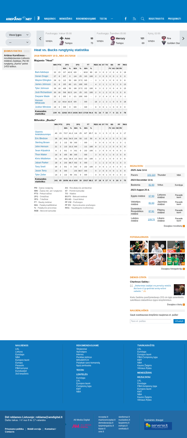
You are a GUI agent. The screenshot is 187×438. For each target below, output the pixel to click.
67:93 (151, 196)
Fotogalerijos (139, 237)
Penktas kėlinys (84, 357)
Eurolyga (19, 354)
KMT (78, 389)
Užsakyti (179, 321)
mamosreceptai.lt (106, 420)
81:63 (151, 203)
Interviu (80, 354)
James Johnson (43, 84)
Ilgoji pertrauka (83, 365)
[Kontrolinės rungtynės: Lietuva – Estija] (176, 259)
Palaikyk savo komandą (88, 362)
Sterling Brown (42, 142)
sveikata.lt (123, 428)
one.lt (101, 431)
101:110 (151, 175)
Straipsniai (81, 349)
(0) (144, 290)
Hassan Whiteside (40, 101)
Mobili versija (34, 429)
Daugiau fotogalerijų (171, 269)
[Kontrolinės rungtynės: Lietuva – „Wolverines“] (139, 259)
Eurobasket (21, 371)
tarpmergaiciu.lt (106, 425)
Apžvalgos (81, 351)
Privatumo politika (14, 429)
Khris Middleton (43, 158)
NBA (17, 357)
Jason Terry (41, 170)
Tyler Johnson (42, 88)
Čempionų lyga (83, 386)
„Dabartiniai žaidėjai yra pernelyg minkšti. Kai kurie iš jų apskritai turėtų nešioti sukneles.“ (152, 288)
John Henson (41, 146)
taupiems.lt (124, 423)
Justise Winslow (43, 107)
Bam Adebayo (42, 72)
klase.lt (101, 428)
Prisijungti (174, 18)
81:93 (151, 185)
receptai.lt (103, 417)
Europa (19, 362)
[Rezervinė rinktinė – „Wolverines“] (176, 247)
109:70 (151, 219)
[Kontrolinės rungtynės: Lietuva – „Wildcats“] (157, 259)
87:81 (151, 211)
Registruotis (156, 18)
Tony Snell (40, 166)
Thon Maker (41, 154)
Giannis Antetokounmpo (43, 133)
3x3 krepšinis (21, 373)
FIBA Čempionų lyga (147, 357)
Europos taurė (22, 360)
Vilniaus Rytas (144, 368)
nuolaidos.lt (124, 420)
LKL (17, 349)
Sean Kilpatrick (42, 150)
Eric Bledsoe (41, 138)
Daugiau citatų (174, 304)
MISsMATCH (82, 360)
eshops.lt (123, 425)
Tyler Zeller (40, 174)
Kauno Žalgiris (144, 365)
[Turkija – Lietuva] (139, 247)
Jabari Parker (41, 162)
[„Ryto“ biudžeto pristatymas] (157, 247)
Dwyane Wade (42, 96)
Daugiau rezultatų (173, 226)
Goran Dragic (41, 76)
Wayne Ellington (43, 80)
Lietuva (19, 351)
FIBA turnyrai (21, 368)
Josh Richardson (43, 92)
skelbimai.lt (124, 417)
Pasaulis (19, 365)
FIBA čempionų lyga (147, 386)
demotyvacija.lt (105, 423)
